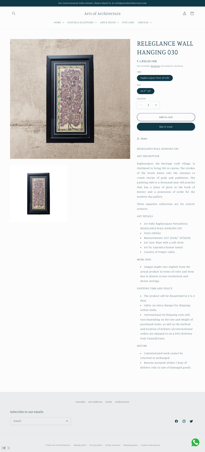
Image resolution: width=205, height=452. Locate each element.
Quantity (141, 98)
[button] (13, 13)
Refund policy (80, 445)
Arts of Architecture (61, 445)
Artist (109, 401)
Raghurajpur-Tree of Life (154, 77)
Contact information (150, 445)
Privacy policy (96, 445)
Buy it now (166, 126)
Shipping (155, 66)
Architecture (122, 401)
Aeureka (80, 401)
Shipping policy (130, 445)
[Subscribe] (66, 421)
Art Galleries (95, 401)
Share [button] (144, 138)
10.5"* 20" (145, 91)
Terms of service (112, 445)
